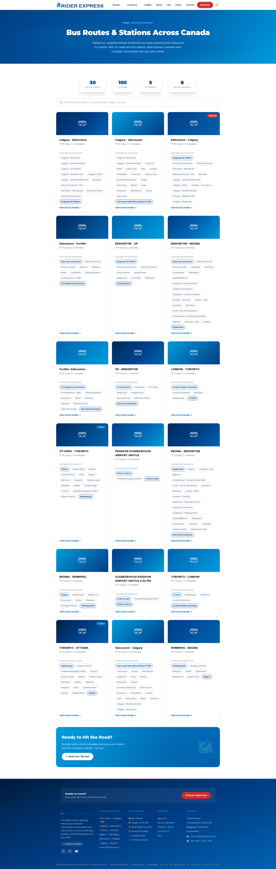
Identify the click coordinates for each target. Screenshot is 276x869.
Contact (190, 4)
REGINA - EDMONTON (185, 451)
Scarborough (90, 485)
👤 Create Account (138, 839)
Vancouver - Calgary (129, 647)
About (159, 4)
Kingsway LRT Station (70, 201)
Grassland (75, 272)
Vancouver (122, 196)
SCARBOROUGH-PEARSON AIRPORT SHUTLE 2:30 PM (133, 578)
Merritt (134, 185)
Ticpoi (217, 864)
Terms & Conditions (119, 864)
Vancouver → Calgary (110, 820)
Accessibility (193, 831)
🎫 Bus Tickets (135, 818)
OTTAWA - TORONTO (73, 451)
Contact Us (163, 831)
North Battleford (180, 278)
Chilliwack (121, 190)
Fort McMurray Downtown (72, 283)
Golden (153, 169)
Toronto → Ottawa (108, 830)
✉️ (76, 851)
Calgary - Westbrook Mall (73, 163)
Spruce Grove (123, 272)
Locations (132, 4)
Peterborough (93, 480)
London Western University (185, 387)
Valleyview (149, 278)
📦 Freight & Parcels (138, 822)
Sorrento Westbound (126, 180)
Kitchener (198, 392)
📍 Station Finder (137, 835)
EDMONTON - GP (126, 243)
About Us (162, 818)
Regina (207, 321)
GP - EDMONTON (126, 369)
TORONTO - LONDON (185, 576)
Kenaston (177, 305)
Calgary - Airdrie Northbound (74, 180)
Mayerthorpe (140, 272)
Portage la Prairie (69, 605)
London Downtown (181, 392)
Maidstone (194, 272)
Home (126, 22)
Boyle (63, 272)
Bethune (176, 321)
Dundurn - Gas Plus (181, 300)
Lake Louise (131, 169)
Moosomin (66, 600)
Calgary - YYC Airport (71, 169)
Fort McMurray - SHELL (71, 278)
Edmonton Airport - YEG (72, 185)
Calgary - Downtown (70, 158)
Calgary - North (95, 174)
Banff (119, 169)
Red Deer (97, 180)
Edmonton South (94, 190)
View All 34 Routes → (109, 847)
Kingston (79, 480)
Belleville (65, 485)
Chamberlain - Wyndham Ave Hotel (189, 316)
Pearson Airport (68, 496)
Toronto (192, 398)
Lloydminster (178, 272)
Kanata (92, 469)
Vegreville (195, 267)
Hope (143, 185)
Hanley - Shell (201, 300)
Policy (178, 4)
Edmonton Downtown (71, 196)
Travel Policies (194, 818)
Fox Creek (136, 278)
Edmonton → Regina (109, 838)
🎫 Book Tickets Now (196, 795)
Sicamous (136, 174)
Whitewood (93, 595)
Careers (165, 827)
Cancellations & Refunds (199, 822)
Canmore (149, 163)
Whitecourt (122, 278)
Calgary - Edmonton (73, 139)
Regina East (178, 327)
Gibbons (84, 267)
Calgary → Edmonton (110, 826)
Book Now (205, 4)
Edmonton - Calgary (184, 139)
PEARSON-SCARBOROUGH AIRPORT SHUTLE (133, 453)
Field (143, 169)
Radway (96, 267)
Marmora (65, 480)
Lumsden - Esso (192, 321)
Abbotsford (136, 190)
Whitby (77, 485)
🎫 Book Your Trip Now (77, 756)
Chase (144, 180)
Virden (79, 600)
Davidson (190, 305)
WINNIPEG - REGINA (184, 647)
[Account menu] (217, 5)
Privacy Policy (137, 864)
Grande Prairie (123, 283)
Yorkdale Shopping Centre (85, 491)
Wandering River (92, 272)
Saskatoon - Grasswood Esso (186, 294)
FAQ (169, 4)
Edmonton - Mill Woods (72, 190)
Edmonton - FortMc (72, 243)
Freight (148, 4)
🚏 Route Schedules (138, 831)
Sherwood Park (68, 267)
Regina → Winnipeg (109, 834)
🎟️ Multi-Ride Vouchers (140, 827)
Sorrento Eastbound (126, 687)
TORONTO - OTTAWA (73, 647)
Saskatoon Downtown (183, 289)
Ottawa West (78, 469)
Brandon (90, 600)
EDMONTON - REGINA (185, 243)
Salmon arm (151, 174)
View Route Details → (70, 207)
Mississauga (178, 398)
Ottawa (64, 469)
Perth (81, 474)
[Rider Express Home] (79, 5)
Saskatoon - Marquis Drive (185, 283)
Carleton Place (68, 474)
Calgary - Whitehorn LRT (72, 174)
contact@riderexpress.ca (203, 836)
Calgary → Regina (108, 843)
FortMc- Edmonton (72, 369)
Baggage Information (198, 827)
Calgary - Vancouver (129, 139)
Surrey (149, 190)
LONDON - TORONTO (185, 369)
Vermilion (209, 267)
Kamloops (121, 185)
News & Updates (166, 822)
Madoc (92, 474)
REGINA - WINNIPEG (72, 576)
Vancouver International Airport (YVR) (134, 201)
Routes (116, 4)
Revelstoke (122, 174)
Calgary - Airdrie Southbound (186, 180)
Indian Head (78, 595)
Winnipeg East (88, 605)
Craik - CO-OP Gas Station (185, 311)
